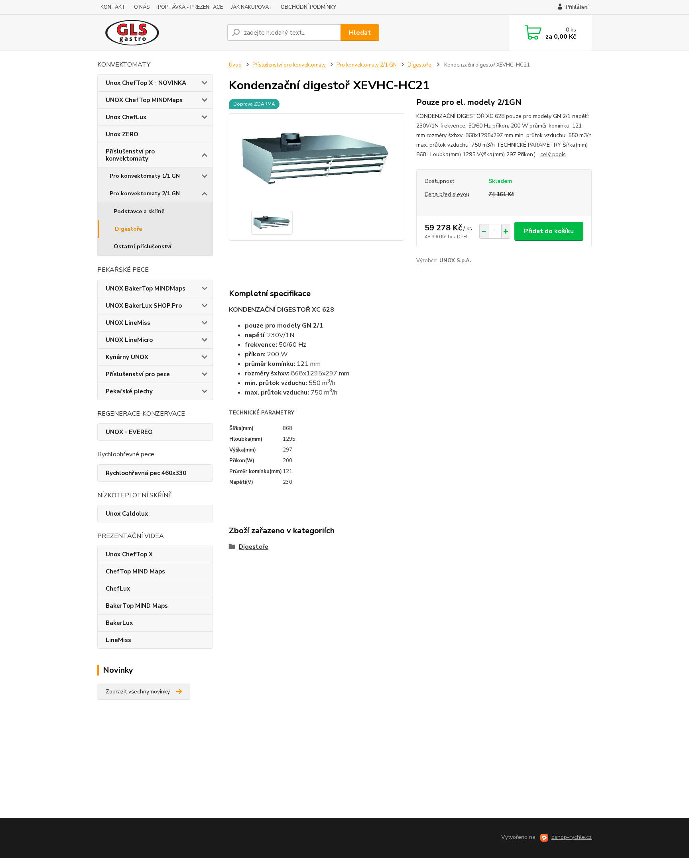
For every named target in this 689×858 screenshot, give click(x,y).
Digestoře (128, 229)
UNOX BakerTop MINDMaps (145, 289)
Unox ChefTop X (129, 554)
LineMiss (118, 640)
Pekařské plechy (129, 391)
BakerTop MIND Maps (137, 606)
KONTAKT (113, 7)
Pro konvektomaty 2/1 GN (145, 193)
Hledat (360, 32)
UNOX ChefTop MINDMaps (144, 100)
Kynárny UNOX (127, 357)
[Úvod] (159, 32)
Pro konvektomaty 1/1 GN (145, 176)
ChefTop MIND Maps (135, 571)
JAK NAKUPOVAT (251, 7)
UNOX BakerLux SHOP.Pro (144, 306)
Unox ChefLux (126, 117)
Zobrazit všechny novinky (138, 691)
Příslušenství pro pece (138, 374)
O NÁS (142, 7)
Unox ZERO (122, 134)
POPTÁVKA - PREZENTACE (190, 7)
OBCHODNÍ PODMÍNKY (308, 7)
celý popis (553, 154)
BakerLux (119, 623)
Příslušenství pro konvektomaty (130, 155)
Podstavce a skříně (139, 211)
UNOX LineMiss (128, 323)
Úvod (235, 65)
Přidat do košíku (549, 231)
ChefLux (118, 589)
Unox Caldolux (127, 514)
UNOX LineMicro (129, 340)
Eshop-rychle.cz (571, 837)
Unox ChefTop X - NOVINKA (146, 83)
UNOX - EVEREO (129, 432)
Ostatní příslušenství (142, 246)
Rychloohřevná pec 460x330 (146, 473)
